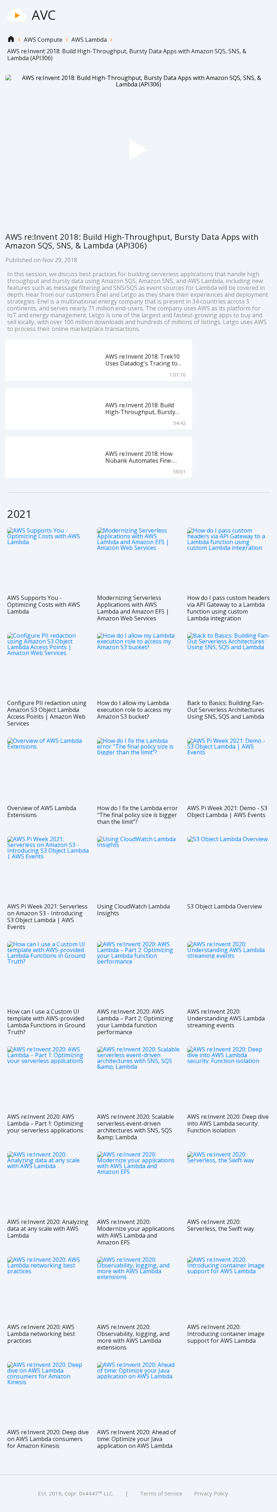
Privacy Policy (211, 1493)
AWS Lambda (89, 39)
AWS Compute (43, 39)
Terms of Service (161, 1493)
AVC (44, 15)
